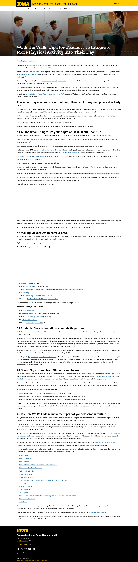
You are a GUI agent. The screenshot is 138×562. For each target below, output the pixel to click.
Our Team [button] (28, 9)
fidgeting (97, 167)
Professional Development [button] (52, 9)
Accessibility (44, 560)
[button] (115, 3)
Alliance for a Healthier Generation (30, 468)
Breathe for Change (23, 379)
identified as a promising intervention (54, 81)
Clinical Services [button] (69, 9)
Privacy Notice (20, 560)
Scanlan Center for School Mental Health (55, 4)
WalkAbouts (23, 502)
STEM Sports (23, 493)
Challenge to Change (26, 477)
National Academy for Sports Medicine (33, 156)
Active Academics (25, 459)
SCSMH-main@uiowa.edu (97, 512)
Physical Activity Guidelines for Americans (42, 357)
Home (18, 44)
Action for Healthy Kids (27, 471)
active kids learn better (36, 72)
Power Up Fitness (25, 489)
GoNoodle (118, 374)
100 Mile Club (23, 455)
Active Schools (24, 462)
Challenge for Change (109, 376)
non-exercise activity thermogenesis (40, 139)
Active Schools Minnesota (30, 74)
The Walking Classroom (65, 376)
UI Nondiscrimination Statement (32, 560)
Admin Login (23, 553)
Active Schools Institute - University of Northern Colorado (38, 465)
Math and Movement (26, 486)
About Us (19, 9)
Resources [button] (81, 9)
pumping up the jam (49, 433)
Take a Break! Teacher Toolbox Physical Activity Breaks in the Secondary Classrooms (47, 496)
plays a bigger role (74, 153)
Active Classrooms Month (33, 65)
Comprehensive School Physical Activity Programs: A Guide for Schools (43, 480)
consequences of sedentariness (109, 174)
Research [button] (38, 9)
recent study (77, 177)
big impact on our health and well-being (54, 150)
